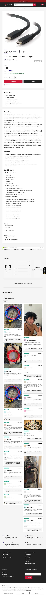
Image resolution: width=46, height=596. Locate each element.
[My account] (38, 4)
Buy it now (33, 81)
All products (8, 9)
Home (3, 9)
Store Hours (4, 572)
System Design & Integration (8, 576)
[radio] (5, 68)
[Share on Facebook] (35, 61)
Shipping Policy (28, 554)
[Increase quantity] (16, 77)
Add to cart (13, 81)
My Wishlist (4, 574)
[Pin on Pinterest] (37, 61)
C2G (5, 59)
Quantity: (6, 77)
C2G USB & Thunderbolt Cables (11, 239)
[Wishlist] (40, 4)
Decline (36, 593)
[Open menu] (2, 4)
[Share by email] (41, 61)
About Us (4, 570)
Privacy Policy (28, 590)
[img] (8, 270)
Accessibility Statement (30, 563)
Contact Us (4, 569)
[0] (43, 4)
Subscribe (29, 577)
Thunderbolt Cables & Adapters (11, 240)
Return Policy (27, 556)
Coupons (27, 561)
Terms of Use (27, 559)
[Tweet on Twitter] (39, 61)
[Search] (34, 5)
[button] (43, 4)
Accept (22, 593)
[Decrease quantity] (10, 77)
